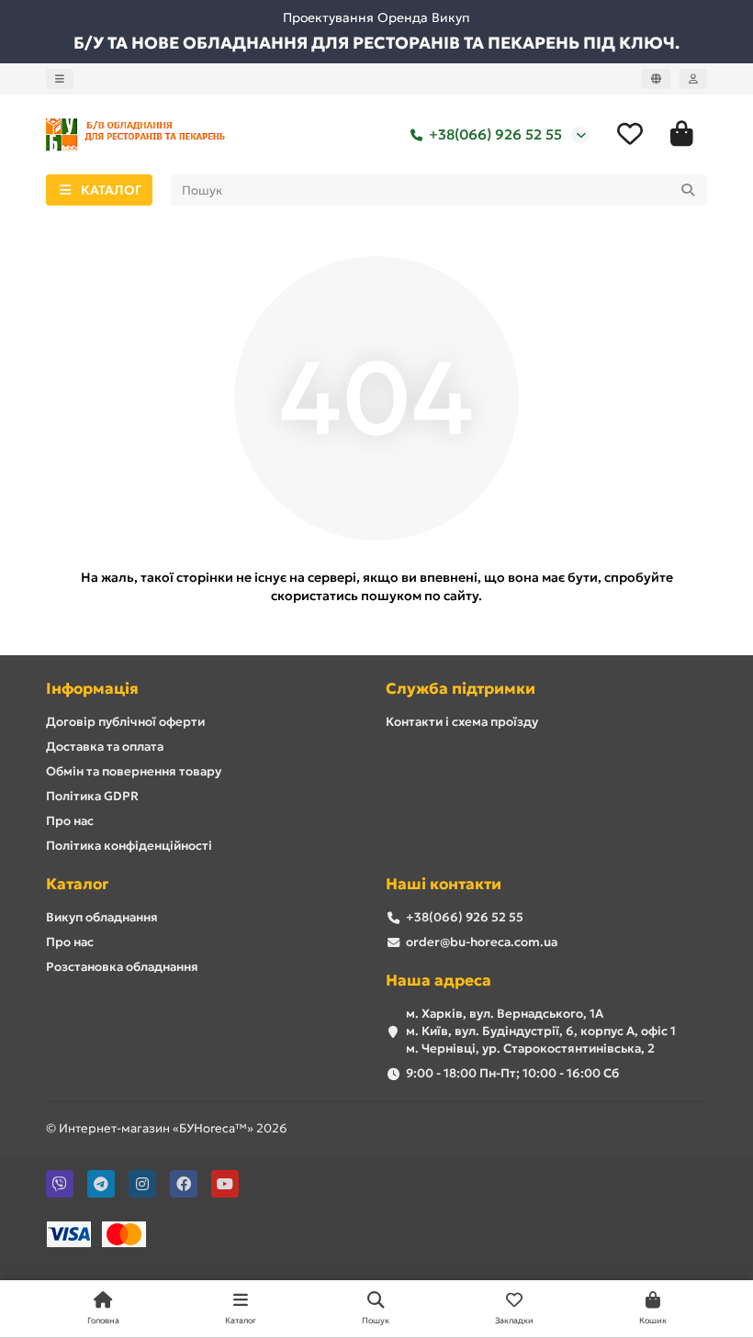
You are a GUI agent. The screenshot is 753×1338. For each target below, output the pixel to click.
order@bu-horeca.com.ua (481, 942)
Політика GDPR (92, 796)
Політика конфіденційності (129, 845)
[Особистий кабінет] (693, 79)
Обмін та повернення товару (133, 771)
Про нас (70, 821)
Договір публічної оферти (125, 722)
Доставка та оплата (104, 746)
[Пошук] (687, 190)
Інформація (92, 688)
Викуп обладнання (102, 917)
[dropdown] (59, 79)
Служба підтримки (460, 688)
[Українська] (656, 79)
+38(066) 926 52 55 (495, 134)
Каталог (77, 884)
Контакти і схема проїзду (462, 722)
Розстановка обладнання (122, 967)
